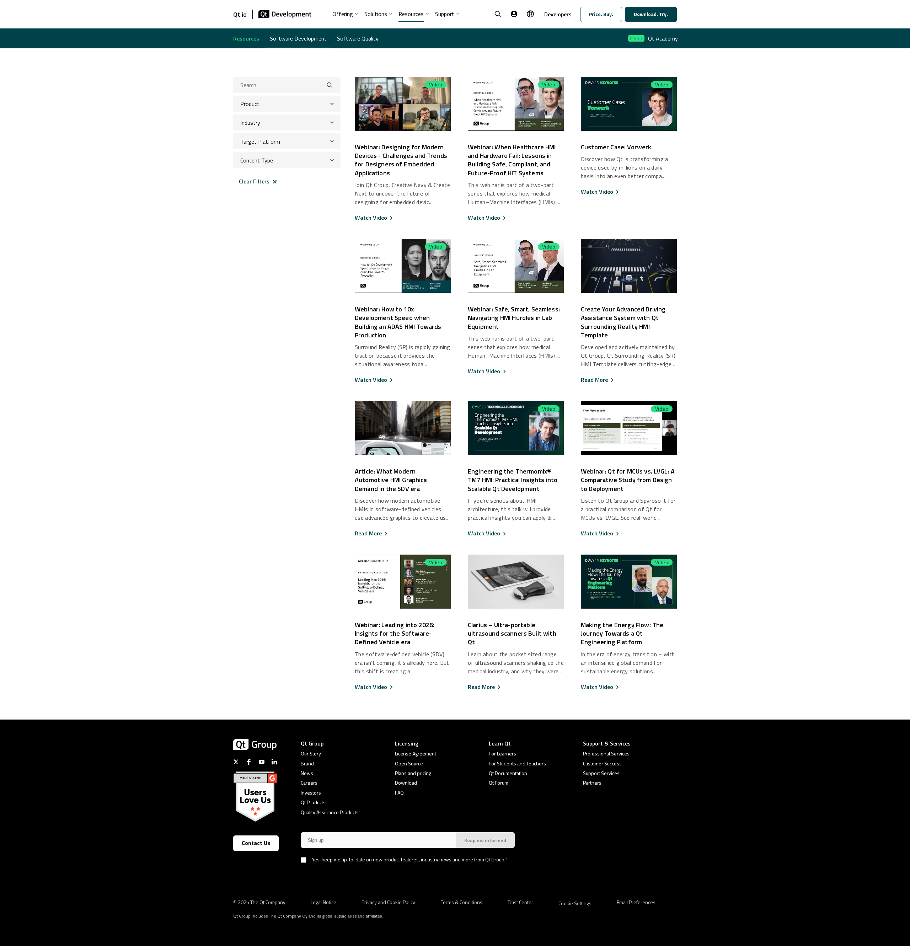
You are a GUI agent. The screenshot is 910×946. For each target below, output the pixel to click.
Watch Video (371, 217)
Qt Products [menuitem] (313, 802)
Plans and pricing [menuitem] (413, 773)
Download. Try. (651, 14)
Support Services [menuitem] (601, 773)
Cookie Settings (575, 903)
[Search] (329, 85)
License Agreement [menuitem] (415, 753)
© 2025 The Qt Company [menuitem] (259, 901)
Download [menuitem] (406, 782)
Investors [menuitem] (311, 792)
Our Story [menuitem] (311, 753)
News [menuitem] (307, 773)
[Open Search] (497, 14)
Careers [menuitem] (309, 782)
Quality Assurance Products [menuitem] (330, 812)
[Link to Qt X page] (236, 762)
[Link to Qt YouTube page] (261, 762)
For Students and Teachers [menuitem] (517, 763)
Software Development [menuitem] (298, 38)
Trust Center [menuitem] (520, 901)
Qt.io (240, 14)
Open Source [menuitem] (409, 763)
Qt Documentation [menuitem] (508, 773)
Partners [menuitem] (592, 782)
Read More (594, 379)
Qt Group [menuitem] (312, 743)
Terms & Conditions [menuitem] (461, 901)
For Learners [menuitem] (502, 753)
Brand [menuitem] (307, 763)
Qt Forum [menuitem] (498, 782)
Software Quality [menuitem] (358, 38)
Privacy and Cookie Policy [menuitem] (388, 901)
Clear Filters (254, 181)
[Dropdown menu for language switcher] (530, 14)
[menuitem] (346, 16)
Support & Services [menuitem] (607, 743)
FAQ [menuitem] (399, 792)
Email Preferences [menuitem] (636, 901)
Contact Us (256, 843)
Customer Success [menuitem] (602, 763)
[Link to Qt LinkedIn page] (274, 762)
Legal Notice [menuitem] (323, 901)
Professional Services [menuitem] (606, 753)
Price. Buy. (601, 14)
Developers (558, 14)
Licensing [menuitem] (406, 743)
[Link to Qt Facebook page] (249, 762)
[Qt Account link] (514, 14)
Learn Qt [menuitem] (500, 743)
